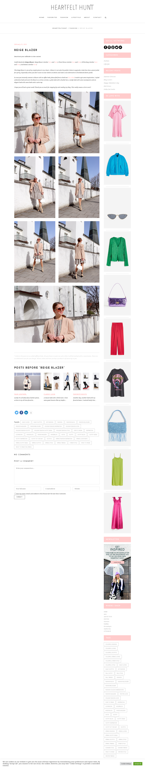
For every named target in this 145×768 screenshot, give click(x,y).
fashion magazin (21, 426)
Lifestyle (107, 64)
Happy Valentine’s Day (111, 83)
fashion (59, 422)
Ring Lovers (108, 80)
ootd (63, 434)
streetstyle (73, 443)
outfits (49, 438)
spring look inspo (82, 438)
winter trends (110, 756)
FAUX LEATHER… (20, 394)
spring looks (123, 731)
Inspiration (89, 430)
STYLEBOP (107, 631)
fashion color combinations (115, 690)
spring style (49, 443)
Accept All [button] (138, 763)
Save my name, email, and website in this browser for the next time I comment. (41, 494)
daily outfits (38, 422)
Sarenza (106, 621)
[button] (16, 412)
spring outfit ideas (22, 443)
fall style (120, 673)
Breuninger (108, 626)
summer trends (122, 747)
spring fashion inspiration (64, 438)
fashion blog (70, 422)
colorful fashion (111, 644)
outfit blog (81, 434)
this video (71, 77)
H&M (105, 612)
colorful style (110, 665)
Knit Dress (107, 86)
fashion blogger (84, 422)
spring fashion (110, 731)
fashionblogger (35, 426)
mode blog (30, 434)
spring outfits (36, 443)
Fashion (73, 28)
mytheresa (107, 629)
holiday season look (72, 426)
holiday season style (63, 430)
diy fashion (49, 422)
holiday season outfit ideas (43, 430)
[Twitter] (116, 48)
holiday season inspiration (53, 426)
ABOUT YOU (108, 616)
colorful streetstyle (112, 661)
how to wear (78, 430)
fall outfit (109, 673)
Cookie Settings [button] (126, 763)
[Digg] (120, 48)
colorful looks (111, 648)
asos (105, 614)
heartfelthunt (59, 28)
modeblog (54, 434)
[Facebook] (105, 48)
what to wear (85, 443)
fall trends (109, 677)
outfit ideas (93, 434)
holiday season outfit (23, 430)
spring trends (61, 443)
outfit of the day (37, 438)
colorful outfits (111, 652)
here (50, 62)
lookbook (19, 434)
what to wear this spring (24, 447)
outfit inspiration (21, 438)
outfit (71, 434)
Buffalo (106, 624)
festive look (124, 694)
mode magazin (42, 434)
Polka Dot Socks (109, 89)
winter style (122, 752)
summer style (110, 747)
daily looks (26, 422)
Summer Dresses (110, 76)
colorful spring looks (113, 656)
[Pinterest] (113, 48)
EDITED (106, 619)
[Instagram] (109, 48)
